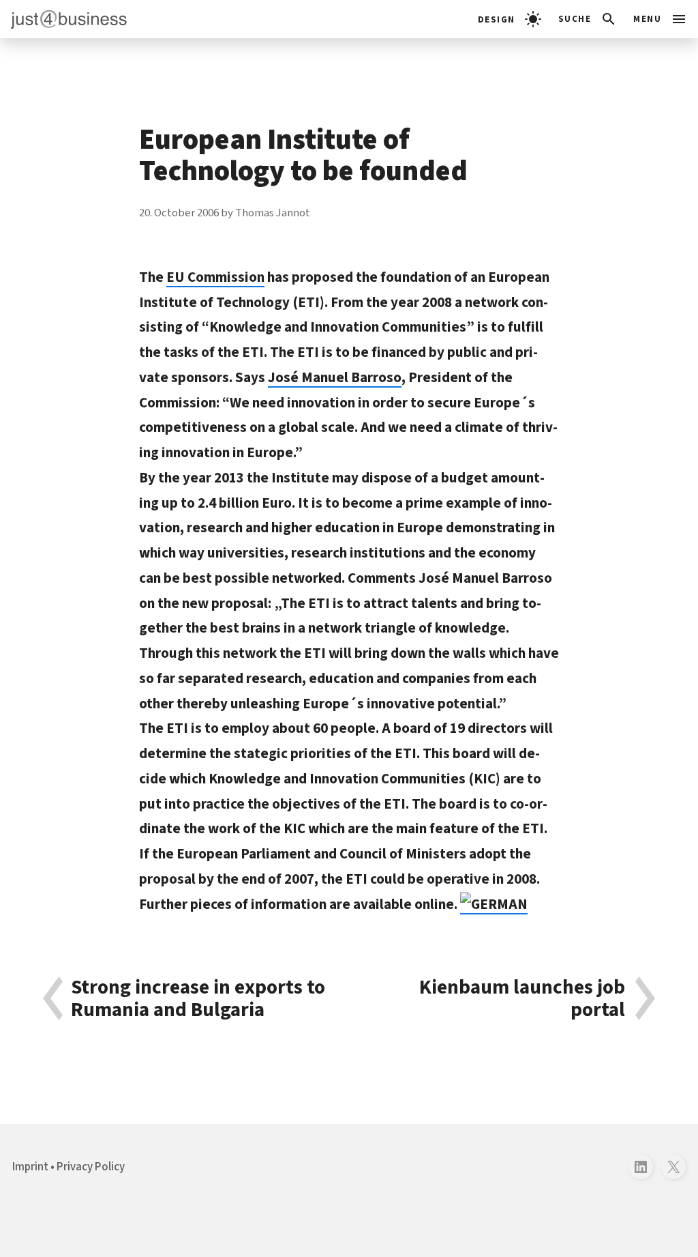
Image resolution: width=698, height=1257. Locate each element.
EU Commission (215, 277)
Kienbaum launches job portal (522, 999)
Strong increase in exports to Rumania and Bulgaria (198, 999)
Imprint (30, 1167)
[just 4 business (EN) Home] (63, 19)
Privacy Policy (91, 1167)
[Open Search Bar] (588, 19)
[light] (509, 19)
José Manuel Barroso (334, 377)
